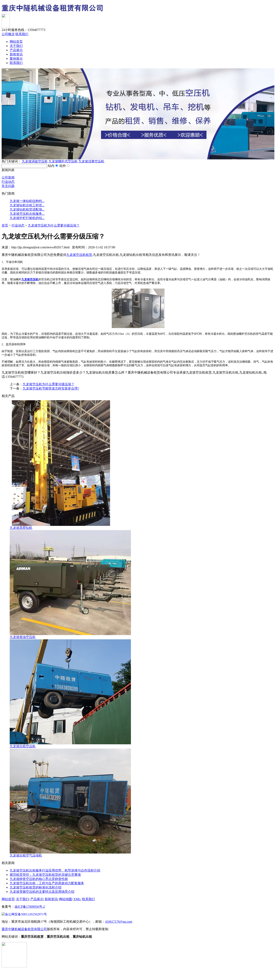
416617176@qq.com (118, 921)
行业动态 (8, 181)
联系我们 (21, 34)
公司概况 (8, 34)
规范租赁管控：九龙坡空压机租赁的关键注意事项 (45, 874)
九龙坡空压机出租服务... (27, 213)
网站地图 (65, 899)
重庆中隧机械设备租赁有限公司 (24, 929)
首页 (5, 225)
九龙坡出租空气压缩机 (26, 855)
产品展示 (16, 50)
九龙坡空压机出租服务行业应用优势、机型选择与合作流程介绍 (55, 870)
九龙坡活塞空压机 (91, 161)
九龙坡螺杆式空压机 (63, 161)
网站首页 (16, 41)
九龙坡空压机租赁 (79, 254)
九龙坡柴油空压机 (23, 637)
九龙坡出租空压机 (23, 746)
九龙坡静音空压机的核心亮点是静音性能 (39, 879)
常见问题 (8, 186)
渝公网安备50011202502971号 (26, 914)
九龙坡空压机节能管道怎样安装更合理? (51, 388)
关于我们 (16, 46)
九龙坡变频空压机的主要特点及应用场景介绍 (42, 891)
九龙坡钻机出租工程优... (27, 205)
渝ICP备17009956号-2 (30, 906)
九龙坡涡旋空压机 (35, 161)
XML (77, 899)
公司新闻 (8, 177)
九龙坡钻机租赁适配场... (27, 209)
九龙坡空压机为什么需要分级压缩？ (54, 225)
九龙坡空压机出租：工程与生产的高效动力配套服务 (47, 883)
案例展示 (16, 58)
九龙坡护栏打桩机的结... (27, 218)
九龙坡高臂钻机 (21, 528)
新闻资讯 (16, 54)
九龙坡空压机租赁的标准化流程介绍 (35, 887)
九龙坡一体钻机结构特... (27, 201)
